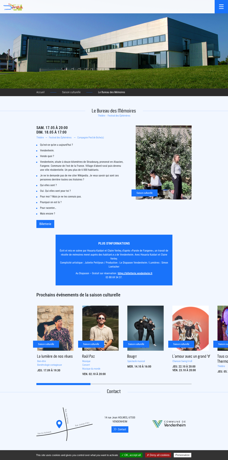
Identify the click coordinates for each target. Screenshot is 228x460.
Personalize (182, 455)
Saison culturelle (71, 92)
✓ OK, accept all (131, 455)
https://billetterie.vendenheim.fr (135, 273)
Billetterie (45, 224)
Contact (122, 429)
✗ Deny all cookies (158, 455)
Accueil (40, 92)
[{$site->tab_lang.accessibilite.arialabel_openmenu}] (221, 6)
